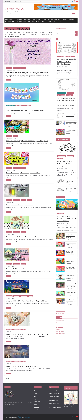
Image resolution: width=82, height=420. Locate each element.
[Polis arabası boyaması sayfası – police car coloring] (67, 148)
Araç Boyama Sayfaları (61, 28)
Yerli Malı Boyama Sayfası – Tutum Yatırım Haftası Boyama (71, 123)
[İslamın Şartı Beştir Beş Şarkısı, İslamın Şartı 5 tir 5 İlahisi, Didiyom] (60, 278)
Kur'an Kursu (37, 409)
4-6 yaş (35, 404)
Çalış (35, 396)
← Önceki (6, 378)
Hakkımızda (55, 21)
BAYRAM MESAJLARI (9, 329)
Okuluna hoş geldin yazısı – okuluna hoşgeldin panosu (25, 110)
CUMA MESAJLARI (8, 67)
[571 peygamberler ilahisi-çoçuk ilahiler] (60, 294)
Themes (58, 329)
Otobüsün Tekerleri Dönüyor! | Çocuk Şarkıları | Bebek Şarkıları (66, 218)
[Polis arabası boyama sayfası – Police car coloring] (60, 182)
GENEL (74, 56)
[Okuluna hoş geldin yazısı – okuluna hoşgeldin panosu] (21, 84)
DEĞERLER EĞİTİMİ (9, 19)
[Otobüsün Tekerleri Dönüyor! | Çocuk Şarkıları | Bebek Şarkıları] (67, 205)
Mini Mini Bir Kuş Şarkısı (54, 393)
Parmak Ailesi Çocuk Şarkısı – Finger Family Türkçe (70, 269)
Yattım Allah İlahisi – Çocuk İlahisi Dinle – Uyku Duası (71, 301)
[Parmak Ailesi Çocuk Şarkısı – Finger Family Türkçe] (60, 269)
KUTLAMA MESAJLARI (55, 19)
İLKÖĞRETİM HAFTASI (19, 105)
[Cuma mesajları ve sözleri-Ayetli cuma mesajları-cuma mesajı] (27, 39)
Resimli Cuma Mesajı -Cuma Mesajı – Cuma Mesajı (23, 173)
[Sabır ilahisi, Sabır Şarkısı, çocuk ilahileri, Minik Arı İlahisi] (60, 237)
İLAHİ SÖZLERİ (19, 19)
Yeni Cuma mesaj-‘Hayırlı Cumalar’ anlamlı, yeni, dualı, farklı (27, 141)
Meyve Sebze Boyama (61, 95)
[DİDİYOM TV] (9, 390)
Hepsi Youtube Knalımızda (55, 407)
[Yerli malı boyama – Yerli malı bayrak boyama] (60, 116)
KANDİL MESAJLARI (9, 200)
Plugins (57, 322)
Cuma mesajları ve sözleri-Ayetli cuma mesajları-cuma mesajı (27, 73)
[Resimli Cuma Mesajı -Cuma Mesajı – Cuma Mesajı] (16, 152)
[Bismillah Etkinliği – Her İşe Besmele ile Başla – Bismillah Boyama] (67, 48)
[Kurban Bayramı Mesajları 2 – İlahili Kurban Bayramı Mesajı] (17, 312)
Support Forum (59, 327)
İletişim (60, 21)
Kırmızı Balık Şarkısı (53, 390)
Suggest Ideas (59, 325)
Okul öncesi (36, 407)
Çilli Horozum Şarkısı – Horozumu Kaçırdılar (70, 260)
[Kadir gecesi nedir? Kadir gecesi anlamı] (16, 184)
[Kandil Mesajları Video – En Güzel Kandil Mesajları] (16, 216)
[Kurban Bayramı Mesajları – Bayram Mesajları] (16, 346)
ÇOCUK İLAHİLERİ (26, 19)
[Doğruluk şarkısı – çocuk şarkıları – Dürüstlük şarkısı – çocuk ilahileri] (60, 286)
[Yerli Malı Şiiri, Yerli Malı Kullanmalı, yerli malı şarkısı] (60, 132)
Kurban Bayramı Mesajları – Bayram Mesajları (22, 366)
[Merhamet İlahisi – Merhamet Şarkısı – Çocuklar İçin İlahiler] (60, 253)
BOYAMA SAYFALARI (21, 21)
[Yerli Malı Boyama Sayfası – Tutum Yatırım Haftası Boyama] (60, 124)
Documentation (59, 320)
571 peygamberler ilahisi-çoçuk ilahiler (71, 293)
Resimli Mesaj (23, 67)
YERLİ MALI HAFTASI (69, 95)
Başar (35, 399)
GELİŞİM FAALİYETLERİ (9, 21)
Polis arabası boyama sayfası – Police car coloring (70, 181)
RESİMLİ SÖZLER (31, 21)
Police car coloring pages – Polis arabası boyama (71, 189)
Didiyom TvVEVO (14, 9)
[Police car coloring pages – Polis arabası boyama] (60, 190)
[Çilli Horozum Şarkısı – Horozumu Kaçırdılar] (60, 261)
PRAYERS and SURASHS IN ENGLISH (43, 21)
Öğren (35, 393)
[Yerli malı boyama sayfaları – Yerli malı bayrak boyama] (67, 85)
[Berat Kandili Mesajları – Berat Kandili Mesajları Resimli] (16, 248)
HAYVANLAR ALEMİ (46, 19)
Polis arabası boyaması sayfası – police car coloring (65, 163)
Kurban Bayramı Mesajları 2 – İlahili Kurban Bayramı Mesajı (27, 334)
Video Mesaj (29, 200)
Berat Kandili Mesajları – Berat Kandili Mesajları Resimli (25, 269)
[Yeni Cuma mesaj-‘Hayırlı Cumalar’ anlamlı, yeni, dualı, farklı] (16, 120)
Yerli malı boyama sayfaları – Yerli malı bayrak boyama (66, 99)
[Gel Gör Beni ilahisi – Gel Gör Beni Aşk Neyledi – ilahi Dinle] (60, 245)
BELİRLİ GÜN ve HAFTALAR (68, 19)
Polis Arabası (60, 158)
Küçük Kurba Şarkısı (53, 400)
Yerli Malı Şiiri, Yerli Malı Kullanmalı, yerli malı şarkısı (71, 132)
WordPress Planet (60, 333)
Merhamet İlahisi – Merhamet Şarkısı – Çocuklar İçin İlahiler (70, 253)
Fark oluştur (37, 401)
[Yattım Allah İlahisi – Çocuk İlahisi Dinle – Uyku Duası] (60, 302)
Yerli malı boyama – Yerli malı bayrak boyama (71, 115)
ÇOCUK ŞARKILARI (36, 19)
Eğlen (35, 390)
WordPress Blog (59, 331)
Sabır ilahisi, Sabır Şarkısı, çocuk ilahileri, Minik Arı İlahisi (70, 236)
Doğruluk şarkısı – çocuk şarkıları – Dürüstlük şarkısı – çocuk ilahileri (71, 285)
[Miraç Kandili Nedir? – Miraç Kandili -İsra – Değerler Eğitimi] (16, 280)
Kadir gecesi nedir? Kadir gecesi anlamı (19, 205)
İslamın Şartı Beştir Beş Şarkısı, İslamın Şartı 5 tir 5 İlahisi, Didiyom (71, 277)
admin (14, 70)
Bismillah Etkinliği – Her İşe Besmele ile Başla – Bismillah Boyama (66, 61)
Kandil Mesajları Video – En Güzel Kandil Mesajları (23, 237)
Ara (74, 13)
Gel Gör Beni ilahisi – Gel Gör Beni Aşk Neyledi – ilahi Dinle (71, 244)
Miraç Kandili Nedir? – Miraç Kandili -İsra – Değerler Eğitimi (26, 301)
